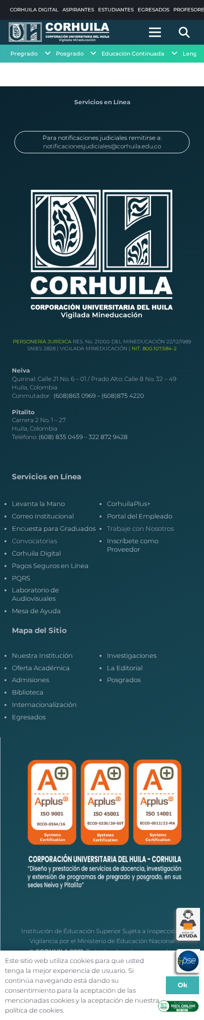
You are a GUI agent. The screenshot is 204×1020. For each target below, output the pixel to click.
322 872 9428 (108, 437)
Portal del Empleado (139, 516)
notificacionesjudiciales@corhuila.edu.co (102, 146)
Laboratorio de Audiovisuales (35, 594)
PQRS (21, 578)
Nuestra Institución (42, 655)
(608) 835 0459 (61, 437)
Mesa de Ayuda (36, 611)
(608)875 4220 (123, 395)
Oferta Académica (41, 668)
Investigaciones (131, 655)
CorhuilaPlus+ (129, 504)
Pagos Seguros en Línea (50, 566)
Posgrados (124, 680)
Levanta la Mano (38, 504)
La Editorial (125, 668)
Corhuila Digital (36, 553)
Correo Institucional (43, 516)
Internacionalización (44, 704)
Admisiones (30, 680)
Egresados (29, 717)
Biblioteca (28, 692)
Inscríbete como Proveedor (132, 545)
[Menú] (155, 32)
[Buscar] (184, 32)
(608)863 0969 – (77, 395)
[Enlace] (59, 32)
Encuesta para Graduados (54, 528)
